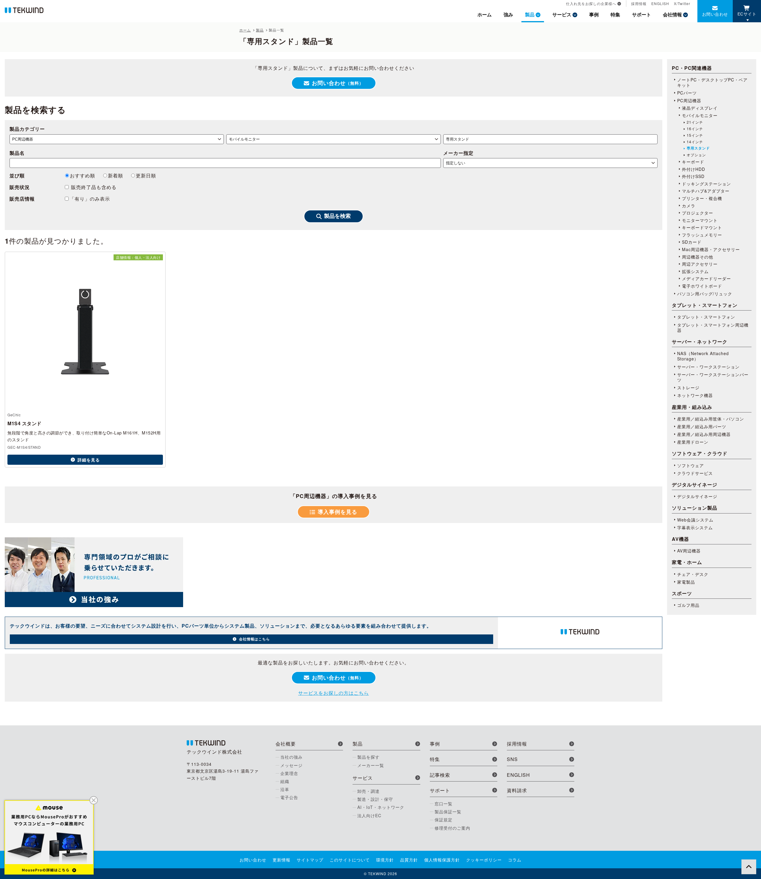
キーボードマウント (702, 227)
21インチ (695, 122)
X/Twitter (682, 3)
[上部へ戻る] (748, 866)
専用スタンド (698, 148)
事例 (594, 14)
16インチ (695, 128)
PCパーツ (687, 92)
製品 (529, 14)
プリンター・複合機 (702, 198)
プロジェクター (697, 212)
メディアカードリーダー (706, 278)
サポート (641, 14)
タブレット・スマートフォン (706, 316)
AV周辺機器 (689, 550)
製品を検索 (337, 216)
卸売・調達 (368, 791)
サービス (561, 14)
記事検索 (440, 774)
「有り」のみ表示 (90, 198)
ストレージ (688, 387)
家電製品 (686, 582)
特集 (615, 14)
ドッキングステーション (706, 183)
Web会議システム (695, 519)
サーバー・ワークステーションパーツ (713, 377)
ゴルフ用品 (688, 605)
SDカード (692, 242)
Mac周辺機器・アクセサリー (711, 249)
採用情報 (639, 3)
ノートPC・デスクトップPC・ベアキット (712, 82)
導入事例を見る (337, 512)
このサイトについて (350, 860)
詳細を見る (89, 460)
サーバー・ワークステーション (708, 366)
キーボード (693, 161)
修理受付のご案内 (452, 828)
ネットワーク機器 (695, 395)
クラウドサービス (695, 473)
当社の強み (291, 757)
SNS (512, 759)
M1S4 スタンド (24, 423)
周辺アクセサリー (700, 264)
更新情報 (281, 860)
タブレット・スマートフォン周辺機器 (713, 327)
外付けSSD (693, 176)
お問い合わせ (715, 14)
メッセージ (291, 765)
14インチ (695, 141)
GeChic (14, 414)
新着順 (115, 175)
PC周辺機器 (689, 100)
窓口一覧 (443, 803)
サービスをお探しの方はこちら (333, 692)
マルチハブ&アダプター (705, 190)
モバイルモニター (700, 115)
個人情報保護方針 (442, 860)
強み (508, 14)
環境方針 (385, 860)
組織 (284, 781)
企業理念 (289, 773)
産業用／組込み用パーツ (701, 426)
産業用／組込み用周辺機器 (704, 434)
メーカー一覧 (370, 765)
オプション (696, 154)
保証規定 (443, 820)
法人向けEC (369, 815)
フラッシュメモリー (702, 234)
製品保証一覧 (448, 812)
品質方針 (409, 860)
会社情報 (672, 14)
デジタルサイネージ (697, 496)
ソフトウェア (690, 465)
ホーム (484, 14)
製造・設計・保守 (375, 799)
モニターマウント (700, 220)
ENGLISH (660, 3)
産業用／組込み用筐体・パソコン (710, 418)
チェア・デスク (692, 574)
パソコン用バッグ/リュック (704, 293)
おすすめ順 (82, 175)
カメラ (688, 205)
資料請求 (517, 790)
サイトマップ (310, 860)
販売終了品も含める (93, 187)
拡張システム (695, 271)
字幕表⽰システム (695, 527)
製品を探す (368, 757)
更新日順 (146, 175)
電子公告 (289, 797)
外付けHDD (693, 169)
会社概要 (286, 743)
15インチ (695, 135)
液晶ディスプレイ (700, 108)
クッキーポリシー (484, 860)
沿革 (284, 789)
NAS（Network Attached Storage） (703, 356)
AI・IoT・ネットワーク (380, 807)
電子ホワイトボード (702, 286)
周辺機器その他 (697, 256)
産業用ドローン (692, 442)
